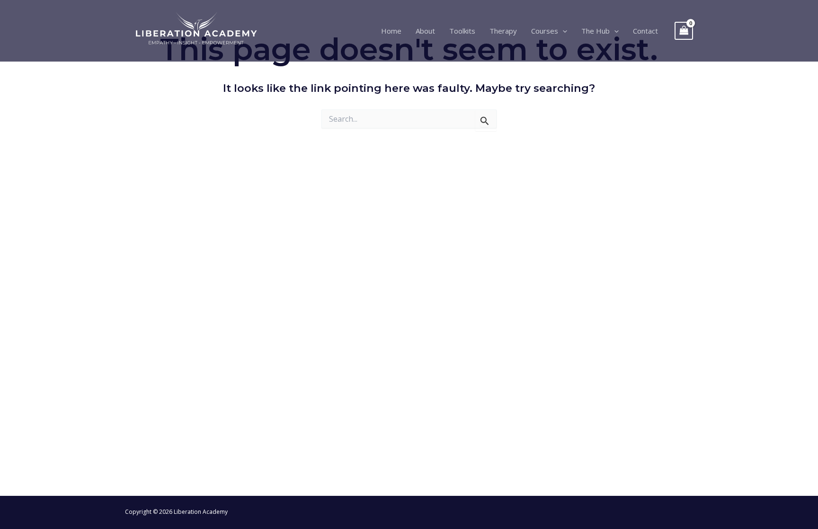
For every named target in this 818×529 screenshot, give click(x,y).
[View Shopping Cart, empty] (684, 31)
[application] (562, 30)
